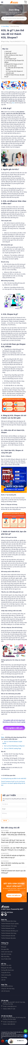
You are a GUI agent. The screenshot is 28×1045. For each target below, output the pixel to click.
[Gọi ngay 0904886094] (25, 1031)
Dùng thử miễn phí (14, 895)
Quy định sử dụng (6, 954)
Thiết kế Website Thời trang (8, 926)
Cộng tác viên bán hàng (7, 988)
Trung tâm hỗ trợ (5, 972)
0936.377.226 (11, 1008)
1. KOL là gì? (7, 51)
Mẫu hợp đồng (5, 956)
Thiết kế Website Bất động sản (9, 931)
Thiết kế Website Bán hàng (8, 921)
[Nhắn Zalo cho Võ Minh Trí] (25, 1036)
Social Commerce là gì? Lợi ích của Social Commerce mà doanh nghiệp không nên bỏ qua (13, 783)
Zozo (13, 102)
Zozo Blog (4, 977)
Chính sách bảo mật (6, 951)
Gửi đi (5, 820)
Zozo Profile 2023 (6, 959)
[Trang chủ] (2, 26)
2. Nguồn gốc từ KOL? (10, 53)
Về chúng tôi (4, 944)
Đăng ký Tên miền (6, 965)
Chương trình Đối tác (7, 986)
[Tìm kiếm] (3, 18)
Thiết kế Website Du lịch (8, 928)
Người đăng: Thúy (7, 41)
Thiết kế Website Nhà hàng (8, 933)
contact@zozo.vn (11, 1006)
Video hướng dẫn (6, 975)
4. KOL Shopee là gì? (10, 58)
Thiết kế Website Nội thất (8, 935)
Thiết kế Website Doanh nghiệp (10, 923)
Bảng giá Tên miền (6, 967)
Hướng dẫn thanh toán (7, 970)
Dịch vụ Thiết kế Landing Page (12, 748)
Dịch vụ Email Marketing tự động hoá (14, 746)
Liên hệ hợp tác (5, 991)
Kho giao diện (5, 949)
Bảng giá (3, 947)
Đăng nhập (25, 2)
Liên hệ (3, 980)
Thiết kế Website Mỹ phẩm (8, 938)
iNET (21, 909)
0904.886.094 (11, 1024)
